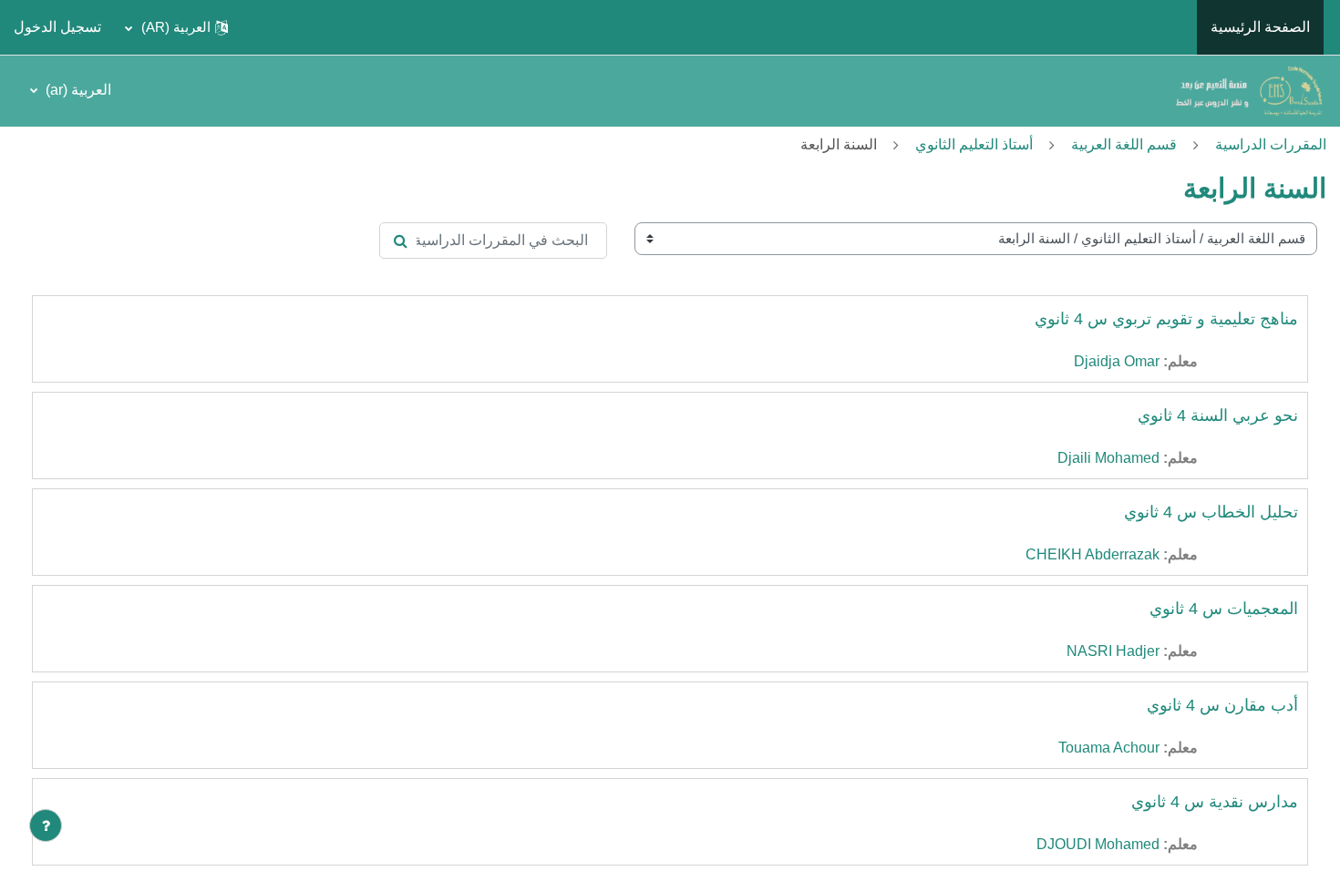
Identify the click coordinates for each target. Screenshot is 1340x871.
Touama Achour (1109, 747)
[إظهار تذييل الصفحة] (45, 825)
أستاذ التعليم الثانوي (974, 144)
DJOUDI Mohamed (1098, 844)
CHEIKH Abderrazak (1093, 554)
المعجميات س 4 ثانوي (1223, 608)
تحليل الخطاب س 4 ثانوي (1211, 512)
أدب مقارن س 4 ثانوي (1222, 705)
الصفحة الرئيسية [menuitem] (1260, 27)
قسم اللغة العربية (1124, 144)
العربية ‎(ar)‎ (76, 89)
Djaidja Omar (1117, 361)
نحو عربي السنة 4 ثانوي (1218, 415)
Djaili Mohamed (1108, 458)
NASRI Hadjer (1113, 651)
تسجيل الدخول (57, 27)
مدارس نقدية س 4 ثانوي (1214, 802)
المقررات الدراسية (1270, 144)
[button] (176, 27)
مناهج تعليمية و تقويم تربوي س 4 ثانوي (1166, 319)
